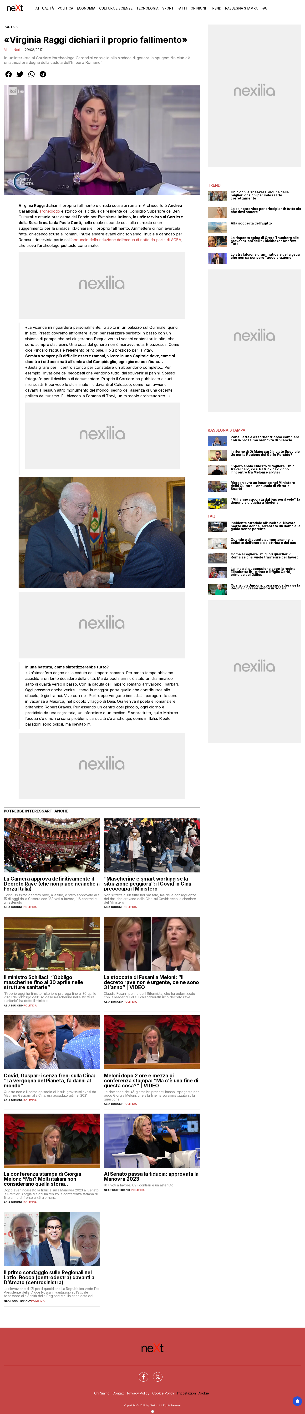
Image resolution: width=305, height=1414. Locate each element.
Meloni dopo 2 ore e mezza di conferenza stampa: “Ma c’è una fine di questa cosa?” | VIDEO (151, 1080)
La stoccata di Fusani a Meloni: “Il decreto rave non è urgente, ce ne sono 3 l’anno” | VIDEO (151, 982)
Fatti (182, 8)
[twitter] (20, 77)
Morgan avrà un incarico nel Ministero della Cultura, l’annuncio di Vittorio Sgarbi (263, 485)
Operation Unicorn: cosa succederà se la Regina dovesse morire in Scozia (265, 587)
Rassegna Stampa (241, 8)
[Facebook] (140, 1374)
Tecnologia (147, 8)
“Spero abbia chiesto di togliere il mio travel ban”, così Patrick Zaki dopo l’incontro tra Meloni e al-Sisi (263, 469)
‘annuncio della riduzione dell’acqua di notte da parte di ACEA (126, 239)
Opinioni (198, 8)
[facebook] (8, 77)
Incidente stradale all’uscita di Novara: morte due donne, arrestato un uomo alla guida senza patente (265, 526)
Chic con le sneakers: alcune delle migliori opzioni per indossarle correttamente (260, 195)
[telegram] (43, 77)
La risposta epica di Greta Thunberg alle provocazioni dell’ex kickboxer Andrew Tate (265, 240)
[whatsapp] (31, 77)
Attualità (45, 8)
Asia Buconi (13, 907)
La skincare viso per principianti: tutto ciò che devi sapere (266, 210)
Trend (215, 8)
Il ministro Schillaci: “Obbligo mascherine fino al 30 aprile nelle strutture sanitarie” (43, 982)
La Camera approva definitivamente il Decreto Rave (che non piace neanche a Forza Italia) (52, 883)
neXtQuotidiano (117, 1190)
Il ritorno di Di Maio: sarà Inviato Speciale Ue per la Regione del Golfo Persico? (265, 453)
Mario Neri (12, 50)
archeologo (50, 211)
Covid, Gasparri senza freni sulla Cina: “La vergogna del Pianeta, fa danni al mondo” (49, 1080)
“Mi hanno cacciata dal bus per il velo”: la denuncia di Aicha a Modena (265, 501)
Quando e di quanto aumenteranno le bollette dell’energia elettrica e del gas (263, 541)
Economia (86, 8)
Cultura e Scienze (115, 8)
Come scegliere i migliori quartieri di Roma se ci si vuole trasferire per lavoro (265, 556)
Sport (168, 8)
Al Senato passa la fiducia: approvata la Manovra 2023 (151, 1176)
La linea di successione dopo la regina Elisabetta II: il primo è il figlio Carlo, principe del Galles (263, 571)
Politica (65, 8)
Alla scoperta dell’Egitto (251, 223)
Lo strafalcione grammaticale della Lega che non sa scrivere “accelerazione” (265, 256)
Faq (264, 8)
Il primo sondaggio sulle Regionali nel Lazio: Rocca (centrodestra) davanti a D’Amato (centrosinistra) (49, 1277)
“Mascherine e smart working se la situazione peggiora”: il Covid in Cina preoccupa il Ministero (147, 883)
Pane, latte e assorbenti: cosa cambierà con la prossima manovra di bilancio (265, 439)
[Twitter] (155, 1374)
